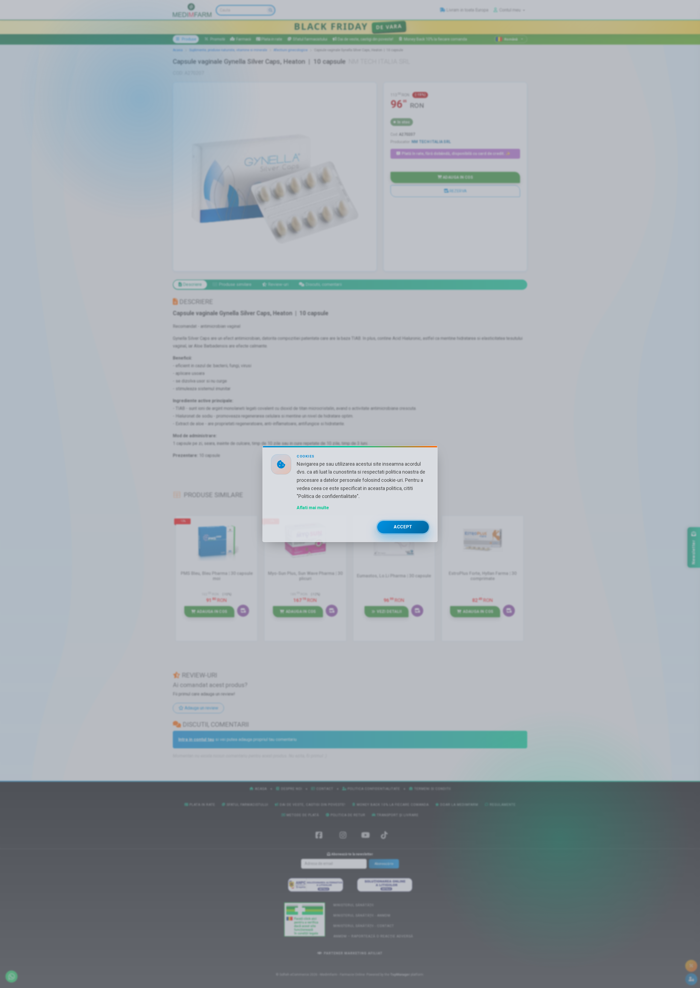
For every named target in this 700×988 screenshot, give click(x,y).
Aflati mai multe (313, 508)
